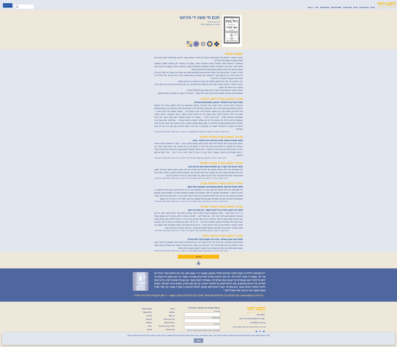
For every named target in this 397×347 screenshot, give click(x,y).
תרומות (172, 312)
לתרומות (198, 257)
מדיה (316, 7)
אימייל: (217, 324)
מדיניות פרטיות (169, 319)
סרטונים (149, 319)
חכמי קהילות (364, 7)
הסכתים (149, 322)
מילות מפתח (324, 7)
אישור (198, 340)
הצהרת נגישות (169, 322)
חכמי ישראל (347, 7)
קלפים (149, 329)
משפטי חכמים (336, 7)
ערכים (355, 7)
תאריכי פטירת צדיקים (167, 326)
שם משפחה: (216, 317)
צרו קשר (172, 316)
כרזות (150, 326)
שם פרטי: (217, 311)
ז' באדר (310, 7)
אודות (372, 7)
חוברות (149, 316)
